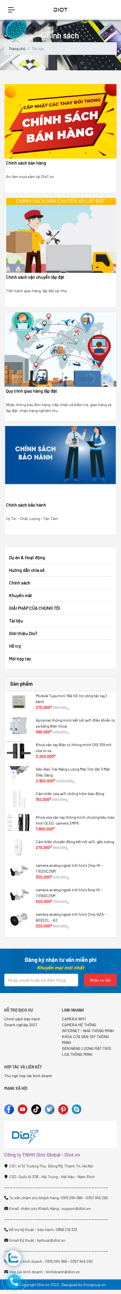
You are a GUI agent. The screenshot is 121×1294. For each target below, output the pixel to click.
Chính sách (19, 582)
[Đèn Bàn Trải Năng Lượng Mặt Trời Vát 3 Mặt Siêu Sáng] (18, 774)
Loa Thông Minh (77, 1054)
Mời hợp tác (20, 658)
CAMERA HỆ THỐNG (79, 1024)
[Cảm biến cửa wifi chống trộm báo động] (18, 799)
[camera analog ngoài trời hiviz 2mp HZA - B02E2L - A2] (18, 919)
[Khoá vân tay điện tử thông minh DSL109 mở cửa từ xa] (18, 750)
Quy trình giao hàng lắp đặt (31, 390)
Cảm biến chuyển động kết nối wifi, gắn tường (75, 841)
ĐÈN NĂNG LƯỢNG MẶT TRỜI (86, 1048)
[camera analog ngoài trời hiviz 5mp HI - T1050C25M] (18, 895)
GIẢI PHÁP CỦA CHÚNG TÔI (34, 608)
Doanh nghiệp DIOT (20, 1024)
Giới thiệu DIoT (23, 633)
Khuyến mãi (20, 595)
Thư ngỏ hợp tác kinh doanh (28, 1075)
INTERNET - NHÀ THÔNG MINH (88, 1030)
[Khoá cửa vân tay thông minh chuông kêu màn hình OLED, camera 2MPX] (18, 822)
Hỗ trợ (15, 646)
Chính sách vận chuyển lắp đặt (35, 277)
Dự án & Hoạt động (27, 557)
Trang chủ (17, 48)
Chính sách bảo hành (26, 504)
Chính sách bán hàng (26, 162)
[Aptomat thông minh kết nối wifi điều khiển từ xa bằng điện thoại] (18, 725)
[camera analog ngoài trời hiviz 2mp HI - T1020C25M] (18, 870)
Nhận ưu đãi (100, 980)
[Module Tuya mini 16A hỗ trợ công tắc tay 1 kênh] (18, 701)
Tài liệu (16, 620)
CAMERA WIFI (74, 1018)
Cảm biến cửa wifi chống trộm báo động (70, 793)
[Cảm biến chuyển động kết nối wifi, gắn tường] (18, 847)
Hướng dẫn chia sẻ (27, 570)
